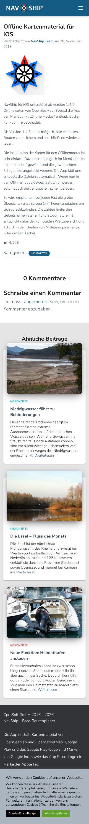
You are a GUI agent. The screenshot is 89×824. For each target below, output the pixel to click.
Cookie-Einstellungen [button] (22, 813)
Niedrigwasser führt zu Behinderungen (32, 411)
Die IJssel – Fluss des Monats (38, 536)
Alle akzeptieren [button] (56, 813)
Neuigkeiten (39, 253)
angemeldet (36, 302)
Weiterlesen (44, 455)
